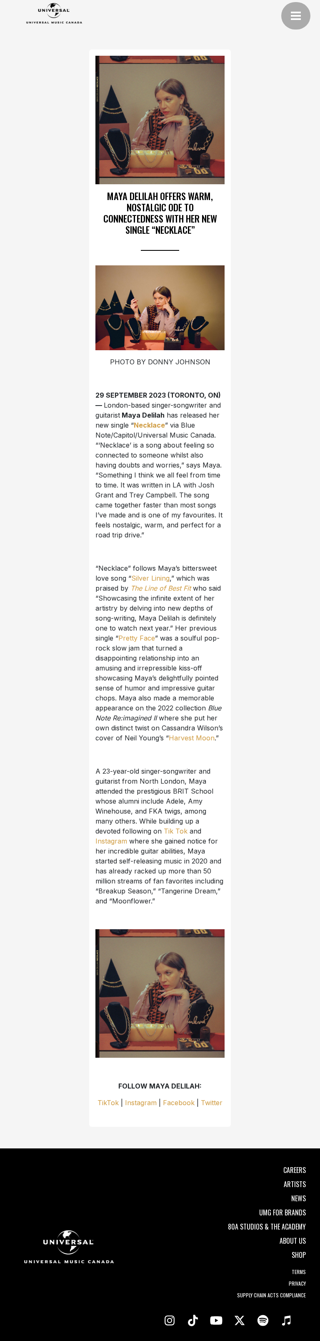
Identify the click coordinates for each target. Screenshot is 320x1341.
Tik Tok (176, 831)
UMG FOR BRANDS (282, 1212)
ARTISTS (295, 1184)
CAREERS (294, 1170)
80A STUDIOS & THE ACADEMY (267, 1227)
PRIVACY (297, 1283)
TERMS (299, 1271)
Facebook (179, 1103)
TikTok (108, 1103)
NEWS (298, 1198)
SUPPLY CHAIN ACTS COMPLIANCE (271, 1295)
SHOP (299, 1255)
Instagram (111, 841)
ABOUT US (293, 1241)
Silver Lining (150, 578)
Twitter (211, 1103)
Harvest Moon (192, 738)
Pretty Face (136, 638)
